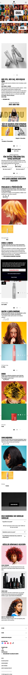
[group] (14, 28)
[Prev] (0, 167)
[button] (14, 628)
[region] (14, 270)
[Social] (2, 643)
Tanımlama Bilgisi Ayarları (14, 270)
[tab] (14, 145)
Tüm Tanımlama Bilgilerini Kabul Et (14, 273)
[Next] (27, 167)
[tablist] (14, 145)
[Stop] (14, 75)
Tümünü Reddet (14, 277)
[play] (14, 114)
